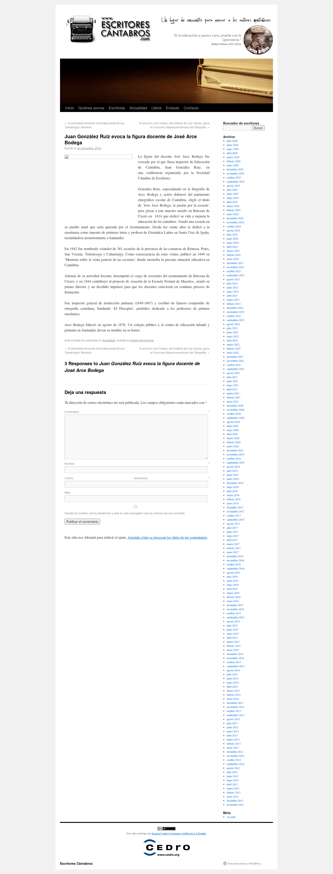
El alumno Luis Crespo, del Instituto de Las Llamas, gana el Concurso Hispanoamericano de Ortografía (175, 125)
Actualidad (138, 107)
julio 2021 (232, 377)
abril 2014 (232, 686)
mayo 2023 (233, 291)
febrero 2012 (234, 792)
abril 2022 (232, 340)
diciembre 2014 (235, 654)
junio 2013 (232, 727)
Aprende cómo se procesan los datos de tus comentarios (167, 537)
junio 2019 (232, 474)
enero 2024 (233, 259)
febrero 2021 (234, 397)
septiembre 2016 (235, 568)
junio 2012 (232, 776)
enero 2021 (233, 401)
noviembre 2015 (235, 609)
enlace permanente (142, 340)
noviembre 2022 (235, 312)
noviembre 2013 (235, 707)
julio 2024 (232, 234)
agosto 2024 (233, 230)
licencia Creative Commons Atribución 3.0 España (179, 833)
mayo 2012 (233, 780)
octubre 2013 (234, 711)
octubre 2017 (234, 515)
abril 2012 (232, 784)
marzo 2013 (233, 739)
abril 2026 (232, 153)
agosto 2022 (233, 324)
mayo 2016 (233, 584)
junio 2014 (232, 678)
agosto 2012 (233, 768)
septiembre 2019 (235, 462)
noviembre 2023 (235, 267)
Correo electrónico (137, 478)
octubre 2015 (234, 613)
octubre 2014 (234, 662)
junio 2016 (232, 580)
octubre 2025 (234, 177)
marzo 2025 (233, 206)
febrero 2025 (234, 210)
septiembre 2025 (235, 181)
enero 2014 (233, 698)
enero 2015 (233, 650)
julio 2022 (232, 328)
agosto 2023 (233, 279)
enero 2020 (233, 446)
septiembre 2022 (235, 320)
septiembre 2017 (235, 519)
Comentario (137, 412)
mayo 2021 (233, 385)
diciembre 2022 (235, 308)
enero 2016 (233, 601)
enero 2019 (233, 479)
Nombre (137, 463)
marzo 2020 (233, 438)
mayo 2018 (233, 487)
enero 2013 (233, 747)
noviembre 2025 (235, 173)
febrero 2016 (234, 597)
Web (67, 492)
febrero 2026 (234, 161)
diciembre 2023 (235, 263)
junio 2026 (232, 145)
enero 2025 (233, 214)
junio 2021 (232, 381)
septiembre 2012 (235, 764)
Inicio (69, 107)
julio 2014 (232, 674)
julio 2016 (232, 576)
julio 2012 (232, 772)
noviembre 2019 (235, 454)
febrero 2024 (234, 255)
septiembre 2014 (235, 666)
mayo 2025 (233, 198)
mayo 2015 (233, 633)
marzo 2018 (233, 495)
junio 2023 (232, 287)
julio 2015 (232, 625)
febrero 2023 (234, 303)
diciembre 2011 (235, 800)
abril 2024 (232, 246)
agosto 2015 (233, 621)
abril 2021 (232, 389)
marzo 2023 (233, 299)
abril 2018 (232, 491)
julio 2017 (232, 527)
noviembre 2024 (235, 222)
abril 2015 (232, 637)
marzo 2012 (233, 788)
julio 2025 (232, 189)
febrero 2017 (234, 548)
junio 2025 (232, 193)
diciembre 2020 (235, 405)
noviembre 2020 (235, 409)
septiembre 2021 (235, 369)
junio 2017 (232, 531)
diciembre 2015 (235, 605)
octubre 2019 (234, 458)
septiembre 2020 (235, 417)
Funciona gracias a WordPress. (245, 863)
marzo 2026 (233, 157)
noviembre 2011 (235, 804)
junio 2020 (232, 426)
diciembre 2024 (235, 218)
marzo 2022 (233, 344)
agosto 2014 (233, 670)
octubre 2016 (234, 564)
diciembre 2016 (235, 556)
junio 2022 (232, 332)
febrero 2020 (234, 442)
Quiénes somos (91, 107)
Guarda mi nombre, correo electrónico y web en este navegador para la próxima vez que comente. (125, 513)
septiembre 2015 (235, 617)
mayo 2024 (233, 242)
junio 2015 (232, 629)
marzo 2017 (233, 544)
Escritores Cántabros (76, 863)
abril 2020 (232, 434)
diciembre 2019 (235, 450)
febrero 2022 (234, 348)
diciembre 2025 (235, 169)
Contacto (191, 107)
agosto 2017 (233, 523)
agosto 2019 (233, 466)
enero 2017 (233, 552)
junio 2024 (232, 238)
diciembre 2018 (235, 483)
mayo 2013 (233, 731)
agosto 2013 (233, 719)
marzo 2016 (233, 593)
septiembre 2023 (235, 275)
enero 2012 (233, 796)
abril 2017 (232, 540)
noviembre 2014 (235, 658)
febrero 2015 (234, 646)
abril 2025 (232, 202)
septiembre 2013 (235, 715)
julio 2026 (232, 141)
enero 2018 (233, 503)
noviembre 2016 (235, 560)
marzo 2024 (233, 250)
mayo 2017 (233, 536)
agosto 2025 (233, 185)
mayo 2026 (233, 149)
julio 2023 (232, 283)
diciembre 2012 (235, 751)
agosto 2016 (233, 572)
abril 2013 (232, 735)
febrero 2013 (234, 743)
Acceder (231, 817)
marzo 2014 (233, 690)
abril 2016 (232, 589)
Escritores (117, 107)
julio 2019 (232, 470)
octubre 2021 (234, 365)
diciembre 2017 (235, 507)
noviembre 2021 (235, 360)
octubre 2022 (234, 316)
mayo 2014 (233, 682)
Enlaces (172, 107)
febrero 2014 (234, 694)
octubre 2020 (234, 413)
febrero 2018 (234, 499)
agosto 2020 (233, 422)
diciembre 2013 (235, 703)
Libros (157, 107)
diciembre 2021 (235, 356)
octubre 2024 (234, 226)
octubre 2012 (234, 760)
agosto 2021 (233, 373)
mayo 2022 (233, 336)
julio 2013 (232, 723)
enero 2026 (233, 165)
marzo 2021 (233, 393)
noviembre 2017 (235, 511)
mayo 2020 (233, 430)
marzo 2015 (233, 641)
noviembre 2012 (235, 755)
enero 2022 (233, 352)
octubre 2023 (234, 271)
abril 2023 (232, 295)
